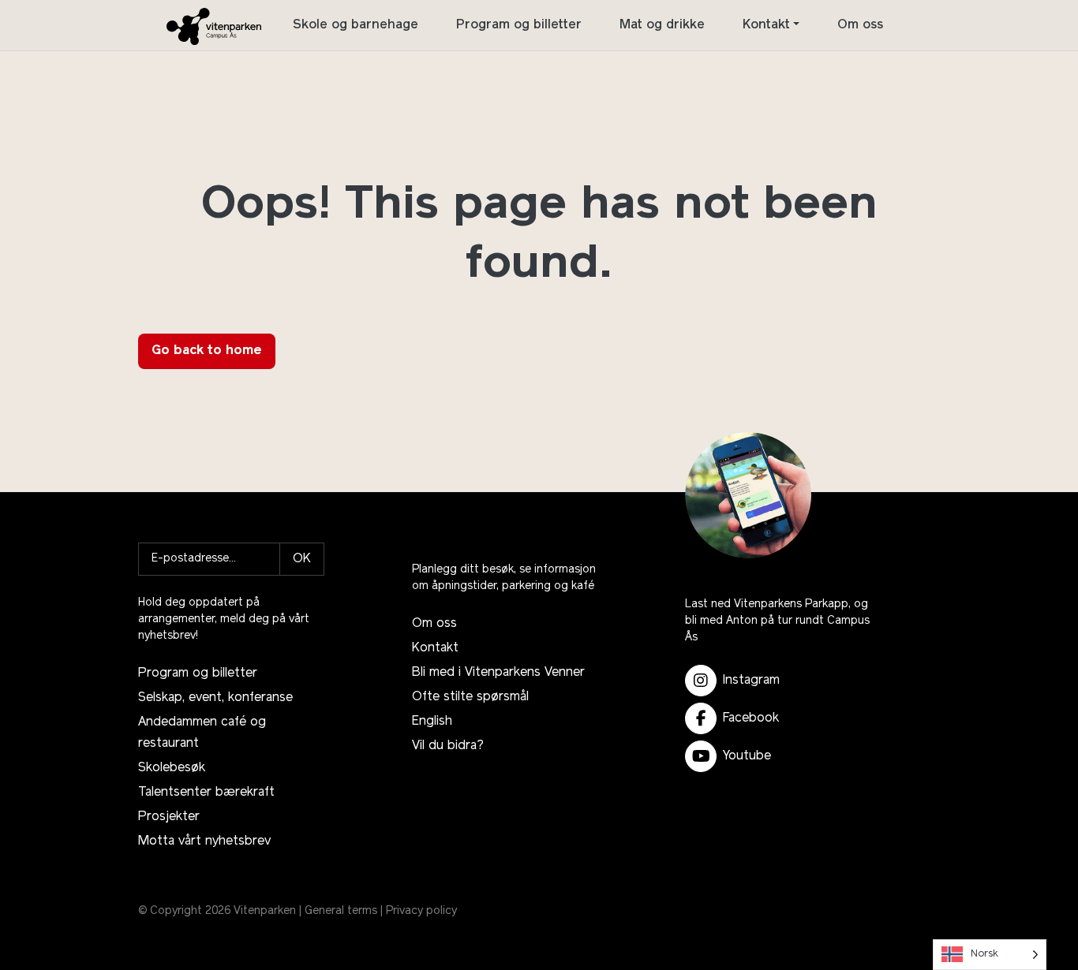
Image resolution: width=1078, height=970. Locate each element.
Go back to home (207, 351)
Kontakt (766, 25)
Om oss (860, 25)
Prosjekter (169, 817)
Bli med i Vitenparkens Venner (498, 672)
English (432, 721)
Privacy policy (421, 911)
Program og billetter (519, 25)
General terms (341, 911)
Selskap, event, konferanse (215, 698)
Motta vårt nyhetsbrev (204, 841)
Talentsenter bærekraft (206, 792)
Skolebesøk (171, 768)
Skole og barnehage (355, 25)
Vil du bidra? (448, 746)
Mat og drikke (662, 25)
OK (302, 559)
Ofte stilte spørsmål (470, 697)
